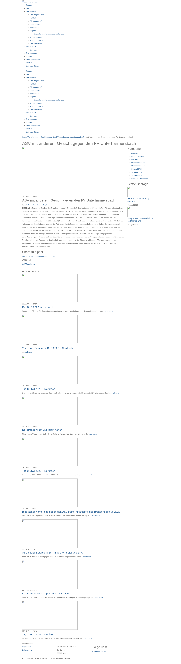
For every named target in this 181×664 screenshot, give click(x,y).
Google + (46, 256)
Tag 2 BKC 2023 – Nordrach (38, 470)
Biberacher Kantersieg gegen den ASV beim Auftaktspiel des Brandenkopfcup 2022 (71, 511)
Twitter (33, 256)
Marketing (135, 159)
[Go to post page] (44, 169)
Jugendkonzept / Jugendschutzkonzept (49, 34)
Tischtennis (34, 27)
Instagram (104, 651)
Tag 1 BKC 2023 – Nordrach (38, 634)
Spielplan (33, 50)
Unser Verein (31, 11)
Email (53, 256)
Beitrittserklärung (32, 66)
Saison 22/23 (136, 169)
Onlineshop (30, 56)
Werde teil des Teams (139, 179)
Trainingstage (31, 53)
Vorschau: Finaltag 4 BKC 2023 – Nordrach (47, 348)
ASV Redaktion (30, 205)
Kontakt (29, 63)
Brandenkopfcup (43, 205)
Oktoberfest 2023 (138, 166)
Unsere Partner (36, 43)
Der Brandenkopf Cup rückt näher (42, 429)
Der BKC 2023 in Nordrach (37, 307)
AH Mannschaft (36, 21)
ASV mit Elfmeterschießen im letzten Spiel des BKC (52, 552)
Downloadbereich (33, 59)
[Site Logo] (29, 2)
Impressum (26, 647)
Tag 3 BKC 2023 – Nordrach (38, 388)
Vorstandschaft (36, 37)
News (28, 8)
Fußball (33, 18)
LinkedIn (39, 256)
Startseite (29, 5)
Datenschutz (27, 650)
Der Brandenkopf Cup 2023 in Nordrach (45, 593)
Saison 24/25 (136, 175)
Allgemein (135, 153)
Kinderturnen (35, 24)
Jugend (33, 31)
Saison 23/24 (136, 172)
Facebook (26, 256)
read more (109, 311)
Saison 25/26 (31, 47)
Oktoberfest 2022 (138, 163)
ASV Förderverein (37, 40)
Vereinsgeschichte (37, 15)
